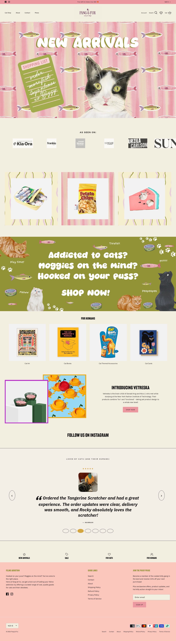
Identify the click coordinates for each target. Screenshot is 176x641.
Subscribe (66, 330)
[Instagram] (68, 337)
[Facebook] (65, 337)
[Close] (133, 296)
